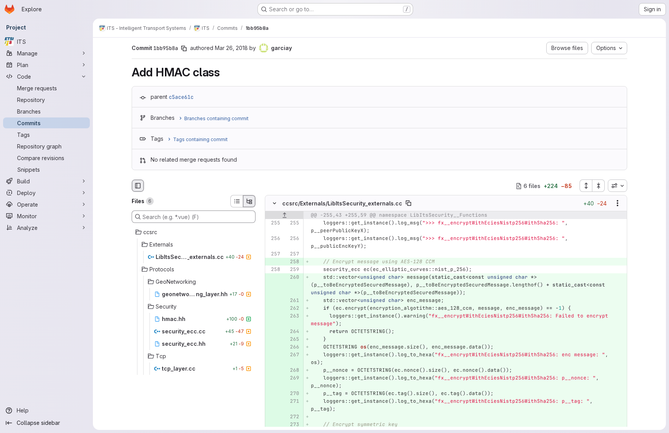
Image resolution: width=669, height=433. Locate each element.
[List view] (236, 201)
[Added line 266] (292, 347)
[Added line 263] (292, 316)
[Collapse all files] (598, 185)
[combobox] (617, 185)
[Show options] (617, 203)
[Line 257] (273, 254)
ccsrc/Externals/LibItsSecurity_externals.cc (342, 203)
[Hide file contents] (274, 203)
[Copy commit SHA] (184, 48)
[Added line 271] (292, 401)
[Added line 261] (292, 301)
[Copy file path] (408, 203)
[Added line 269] (292, 378)
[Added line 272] (292, 417)
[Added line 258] (292, 262)
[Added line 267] (292, 355)
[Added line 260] (292, 277)
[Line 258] (273, 270)
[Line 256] (273, 239)
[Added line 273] (292, 425)
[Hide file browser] (138, 185)
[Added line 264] (292, 332)
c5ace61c (181, 96)
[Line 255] (273, 223)
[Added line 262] (292, 308)
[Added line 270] (292, 394)
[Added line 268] (292, 370)
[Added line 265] (292, 339)
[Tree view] (249, 201)
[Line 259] (292, 270)
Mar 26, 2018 (231, 48)
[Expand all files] (586, 185)
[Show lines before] (284, 215)
